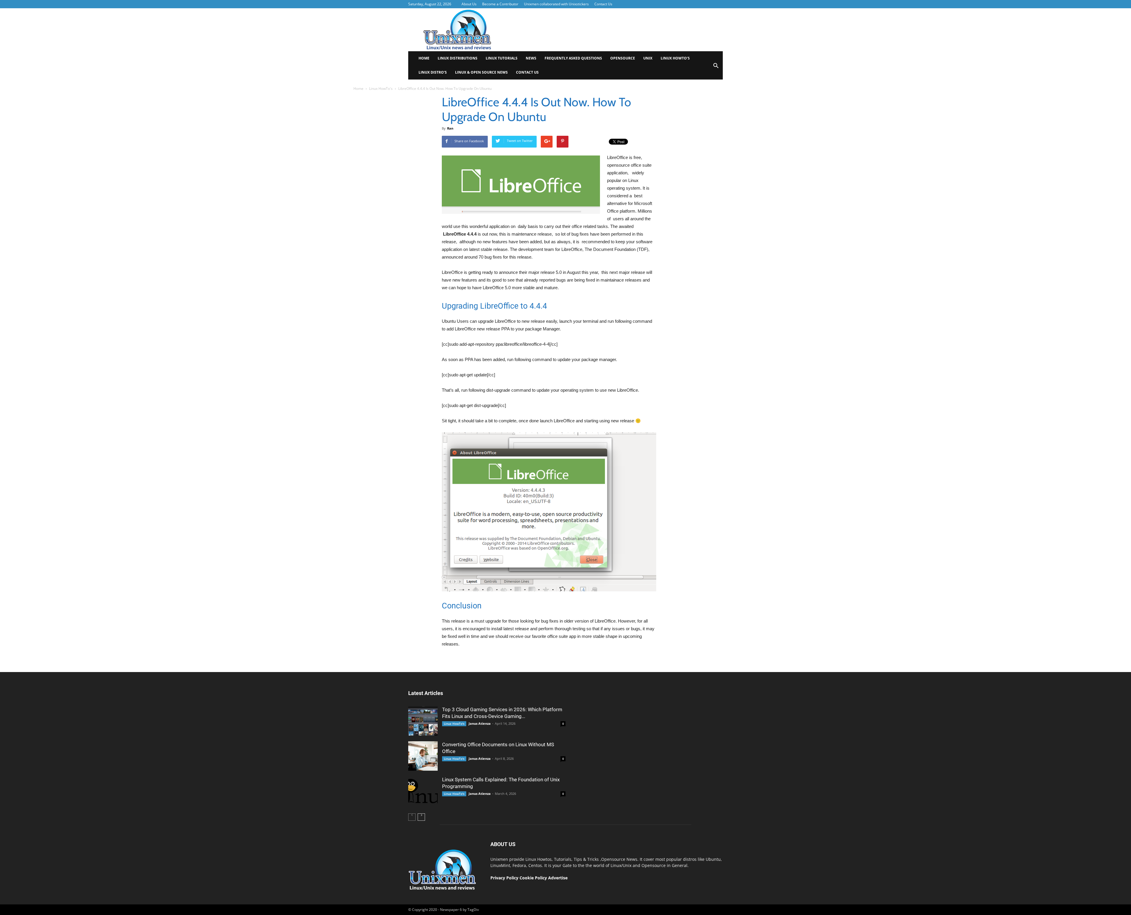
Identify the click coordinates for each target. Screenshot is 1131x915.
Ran (450, 128)
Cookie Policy (534, 878)
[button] (716, 67)
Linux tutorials (501, 58)
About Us (469, 3)
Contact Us (603, 3)
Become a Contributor (500, 3)
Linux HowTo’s (675, 58)
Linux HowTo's (381, 88)
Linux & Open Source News (481, 72)
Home (424, 58)
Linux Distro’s (433, 72)
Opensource (622, 58)
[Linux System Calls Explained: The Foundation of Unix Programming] (423, 791)
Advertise (558, 878)
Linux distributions (457, 58)
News (531, 58)
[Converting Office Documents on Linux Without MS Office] (423, 756)
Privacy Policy (504, 878)
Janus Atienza (480, 723)
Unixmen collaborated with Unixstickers (556, 3)
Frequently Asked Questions (573, 58)
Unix (647, 58)
